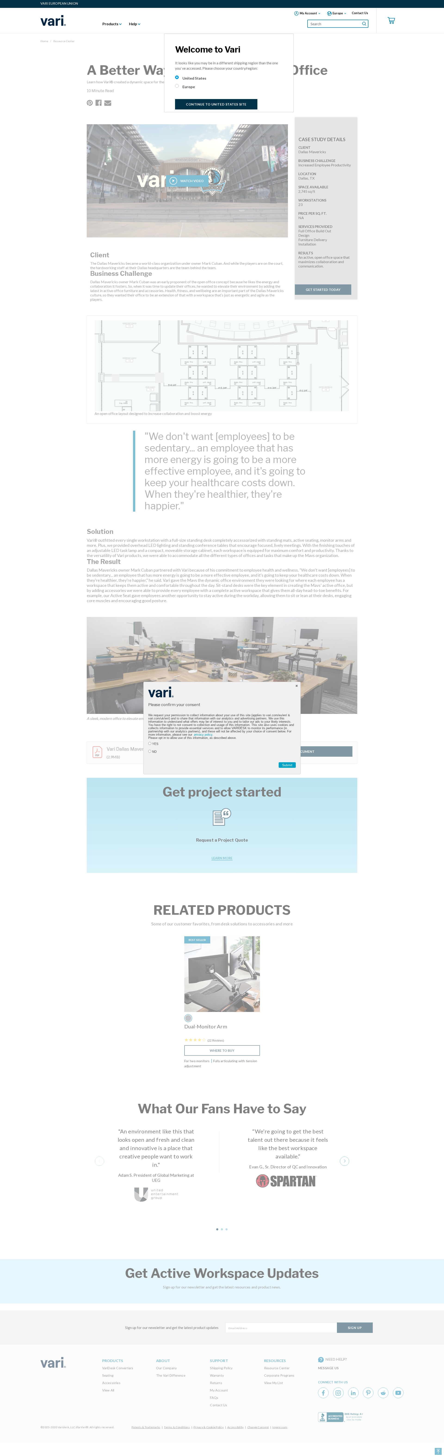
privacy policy (203, 734)
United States (194, 78)
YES (155, 744)
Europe (188, 86)
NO (154, 751)
